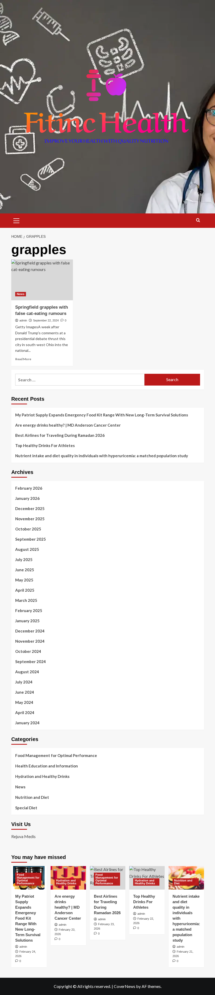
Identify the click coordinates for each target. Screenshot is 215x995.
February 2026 (28, 488)
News (20, 294)
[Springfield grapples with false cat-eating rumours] (42, 280)
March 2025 (26, 600)
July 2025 (24, 559)
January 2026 (27, 498)
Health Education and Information (46, 766)
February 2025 (28, 610)
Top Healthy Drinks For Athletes (45, 445)
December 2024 (30, 631)
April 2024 (24, 712)
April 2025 (24, 590)
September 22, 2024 (46, 320)
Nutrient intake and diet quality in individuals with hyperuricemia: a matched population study (101, 455)
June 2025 (24, 569)
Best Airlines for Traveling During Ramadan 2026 (60, 435)
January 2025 (27, 620)
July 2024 (24, 682)
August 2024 (27, 671)
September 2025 (30, 539)
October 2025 (28, 529)
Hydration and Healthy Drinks (42, 776)
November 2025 (30, 518)
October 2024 (28, 651)
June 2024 (24, 692)
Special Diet (26, 807)
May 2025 (24, 580)
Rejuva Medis (23, 836)
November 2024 (30, 641)
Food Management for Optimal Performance (56, 755)
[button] (16, 220)
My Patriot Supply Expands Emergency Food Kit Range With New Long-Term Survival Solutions (101, 414)
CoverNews (124, 986)
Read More (23, 359)
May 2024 (24, 702)
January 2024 (27, 722)
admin (23, 320)
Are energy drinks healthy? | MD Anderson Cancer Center (68, 425)
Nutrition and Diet (32, 797)
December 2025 (30, 508)
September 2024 (30, 661)
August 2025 (27, 549)
